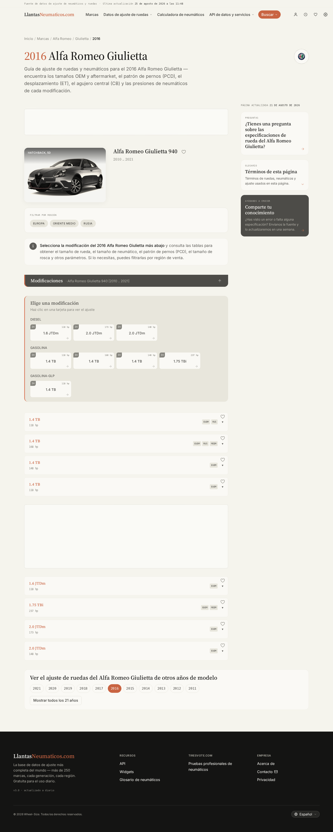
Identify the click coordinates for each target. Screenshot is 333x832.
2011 (192, 688)
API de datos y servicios (229, 14)
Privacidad (266, 779)
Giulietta (82, 38)
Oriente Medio (64, 223)
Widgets (127, 771)
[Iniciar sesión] (296, 14)
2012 (177, 688)
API (122, 763)
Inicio (28, 38)
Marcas (92, 14)
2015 (130, 688)
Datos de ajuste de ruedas (126, 14)
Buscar (267, 14)
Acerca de (266, 763)
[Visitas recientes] (306, 14)
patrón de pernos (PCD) (149, 76)
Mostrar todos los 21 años (55, 700)
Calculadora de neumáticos (180, 14)
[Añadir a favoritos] (184, 152)
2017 (99, 688)
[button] (126, 281)
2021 (37, 688)
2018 (83, 688)
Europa (39, 223)
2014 (146, 688)
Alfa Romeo (62, 38)
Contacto (265, 771)
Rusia (88, 223)
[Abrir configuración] (325, 14)
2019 (68, 688)
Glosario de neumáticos (140, 779)
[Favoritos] (315, 14)
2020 (52, 688)
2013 (161, 688)
